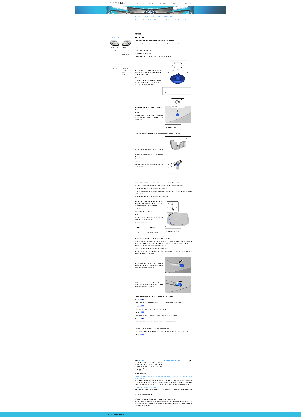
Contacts (187, 3)
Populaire (163, 3)
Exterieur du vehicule (162, 19)
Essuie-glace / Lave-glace (174, 19)
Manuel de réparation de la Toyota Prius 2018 (145, 19)
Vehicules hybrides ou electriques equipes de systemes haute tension (126, 69)
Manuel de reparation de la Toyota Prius (115, 66)
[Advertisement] (163, 27)
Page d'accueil (139, 3)
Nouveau (151, 3)
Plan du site (175, 3)
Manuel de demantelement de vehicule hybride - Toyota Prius (126, 50)
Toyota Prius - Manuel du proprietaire (115, 49)
